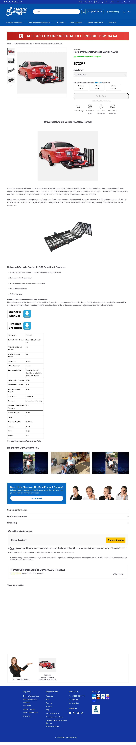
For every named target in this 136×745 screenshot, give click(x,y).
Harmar (57, 188)
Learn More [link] (106, 82)
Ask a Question (117, 540)
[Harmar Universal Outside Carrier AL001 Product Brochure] (68, 326)
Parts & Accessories (96, 23)
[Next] (11, 85)
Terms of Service (52, 713)
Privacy (49, 706)
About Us (49, 696)
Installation (78, 70)
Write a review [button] (118, 574)
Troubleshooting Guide (54, 717)
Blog (47, 699)
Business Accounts (124, 2)
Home (9, 43)
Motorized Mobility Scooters (39, 23)
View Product (15, 641)
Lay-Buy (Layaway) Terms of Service (56, 721)
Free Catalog (114, 12)
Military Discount (52, 726)
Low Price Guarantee (17, 516)
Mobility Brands (76, 23)
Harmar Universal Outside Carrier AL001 (47, 678)
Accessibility (110, 2)
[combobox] (56, 11)
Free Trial (112, 23)
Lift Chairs (60, 23)
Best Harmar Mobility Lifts (23, 43)
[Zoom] (42, 73)
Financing (99, 2)
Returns (49, 703)
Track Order (89, 2)
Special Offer (15, 633)
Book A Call (37, 498)
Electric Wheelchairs (14, 23)
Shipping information (17, 510)
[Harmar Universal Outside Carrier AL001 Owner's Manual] (68, 314)
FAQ (80, 2)
